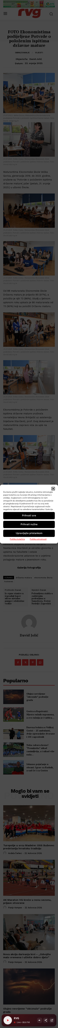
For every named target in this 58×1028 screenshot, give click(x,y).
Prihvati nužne (29, 524)
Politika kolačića (17, 539)
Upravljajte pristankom (29, 533)
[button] (53, 488)
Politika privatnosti (38, 539)
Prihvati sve (29, 515)
